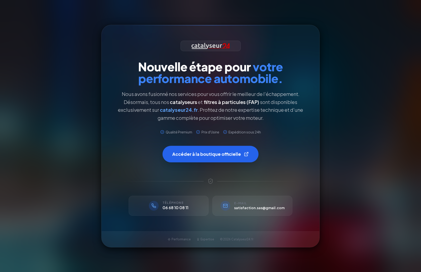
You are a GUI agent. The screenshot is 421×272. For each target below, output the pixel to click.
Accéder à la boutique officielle (206, 153)
